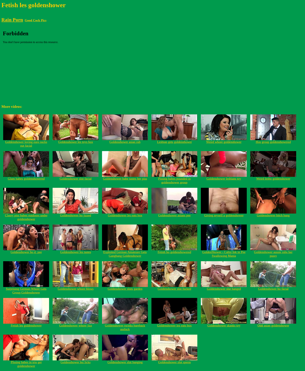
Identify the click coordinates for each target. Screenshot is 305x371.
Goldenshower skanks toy (223, 325)
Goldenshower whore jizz (75, 325)
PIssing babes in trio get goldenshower (26, 364)
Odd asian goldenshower (273, 325)
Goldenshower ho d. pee (26, 252)
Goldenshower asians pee (174, 215)
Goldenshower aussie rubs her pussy (273, 254)
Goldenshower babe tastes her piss (125, 178)
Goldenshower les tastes (75, 252)
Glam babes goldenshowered (26, 178)
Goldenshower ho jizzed (75, 215)
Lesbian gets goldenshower (174, 142)
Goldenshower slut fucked (174, 289)
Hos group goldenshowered (273, 142)
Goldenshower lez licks (76, 362)
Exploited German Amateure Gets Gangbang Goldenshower (125, 254)
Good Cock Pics (35, 20)
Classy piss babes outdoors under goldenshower (26, 217)
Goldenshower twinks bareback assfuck (125, 327)
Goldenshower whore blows (76, 289)
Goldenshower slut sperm (174, 362)
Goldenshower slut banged (224, 289)
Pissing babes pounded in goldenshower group (174, 180)
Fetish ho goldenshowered (174, 252)
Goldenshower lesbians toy (224, 178)
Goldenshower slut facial (76, 178)
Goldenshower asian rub (124, 142)
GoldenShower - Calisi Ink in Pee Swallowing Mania (224, 254)
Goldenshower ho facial (273, 289)
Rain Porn (12, 19)
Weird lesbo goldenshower (273, 178)
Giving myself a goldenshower (224, 215)
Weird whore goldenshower (223, 142)
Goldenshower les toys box (75, 142)
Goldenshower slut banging (125, 362)
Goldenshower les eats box (125, 215)
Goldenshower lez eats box (174, 325)
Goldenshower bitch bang (273, 215)
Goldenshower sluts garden (125, 289)
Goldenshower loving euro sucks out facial (26, 143)
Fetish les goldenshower (26, 325)
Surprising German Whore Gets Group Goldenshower (26, 290)
